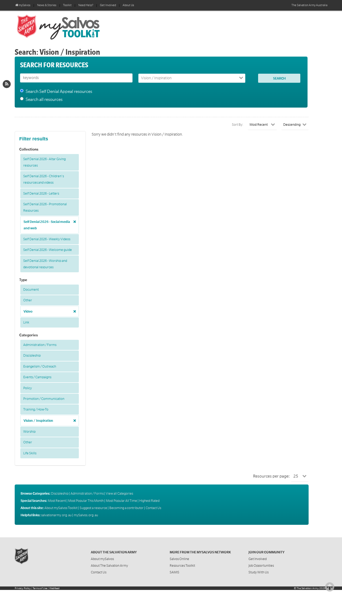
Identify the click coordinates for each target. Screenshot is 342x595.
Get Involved (108, 5)
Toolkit (67, 5)
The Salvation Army (308, 588)
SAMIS (174, 572)
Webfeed (54, 588)
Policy (27, 388)
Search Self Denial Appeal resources (59, 91)
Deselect (73, 219)
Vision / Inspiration (38, 421)
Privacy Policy (23, 588)
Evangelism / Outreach (39, 366)
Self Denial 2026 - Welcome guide (47, 250)
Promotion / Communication (43, 399)
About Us (128, 5)
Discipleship (32, 355)
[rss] (7, 84)
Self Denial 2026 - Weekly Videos (46, 239)
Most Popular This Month (86, 501)
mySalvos (76, 26)
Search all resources (44, 99)
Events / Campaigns (37, 377)
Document (31, 289)
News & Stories (46, 5)
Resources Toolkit (182, 566)
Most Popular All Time (121, 501)
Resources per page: (271, 476)
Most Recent (57, 501)
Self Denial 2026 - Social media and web (47, 225)
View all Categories (119, 493)
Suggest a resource (93, 508)
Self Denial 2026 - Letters (41, 193)
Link (26, 322)
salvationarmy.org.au (56, 515)
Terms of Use (40, 588)
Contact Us (153, 508)
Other (27, 300)
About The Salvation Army (109, 566)
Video (28, 311)
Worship (29, 432)
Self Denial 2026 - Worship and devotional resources (45, 264)
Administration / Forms (39, 345)
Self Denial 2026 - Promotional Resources (45, 207)
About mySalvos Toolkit (60, 508)
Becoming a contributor (126, 508)
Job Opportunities (261, 566)
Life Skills (29, 453)
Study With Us (258, 572)
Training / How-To (35, 409)
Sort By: (237, 125)
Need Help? (85, 5)
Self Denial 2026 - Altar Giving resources (44, 162)
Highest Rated (149, 501)
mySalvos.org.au (86, 515)
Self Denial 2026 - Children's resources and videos (43, 179)
